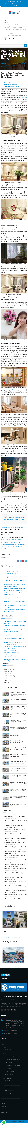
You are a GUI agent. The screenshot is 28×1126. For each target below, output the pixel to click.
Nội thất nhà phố (9, 682)
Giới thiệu (4, 1047)
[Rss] (16, 5)
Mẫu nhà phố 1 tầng (10, 674)
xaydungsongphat (7, 937)
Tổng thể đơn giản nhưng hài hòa (10, 84)
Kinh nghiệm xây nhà (6, 1094)
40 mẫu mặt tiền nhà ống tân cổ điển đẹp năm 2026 (18, 734)
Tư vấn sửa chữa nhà (10, 1072)
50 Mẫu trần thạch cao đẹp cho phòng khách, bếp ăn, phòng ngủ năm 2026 (14, 656)
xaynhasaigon (16, 937)
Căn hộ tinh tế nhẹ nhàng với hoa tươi (11, 82)
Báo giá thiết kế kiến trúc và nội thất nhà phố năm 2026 (18, 721)
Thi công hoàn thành (10, 1081)
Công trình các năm (9, 1090)
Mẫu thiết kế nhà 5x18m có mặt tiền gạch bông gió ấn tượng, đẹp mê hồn (15, 643)
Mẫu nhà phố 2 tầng (10, 676)
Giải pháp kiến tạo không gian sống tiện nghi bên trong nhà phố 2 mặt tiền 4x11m (15, 631)
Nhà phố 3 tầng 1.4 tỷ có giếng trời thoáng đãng (12, 527)
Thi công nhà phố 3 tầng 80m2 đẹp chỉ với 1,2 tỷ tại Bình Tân (17, 769)
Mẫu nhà (4, 1100)
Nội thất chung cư (9, 680)
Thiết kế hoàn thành (10, 1084)
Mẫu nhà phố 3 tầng (10, 678)
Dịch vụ (4, 1054)
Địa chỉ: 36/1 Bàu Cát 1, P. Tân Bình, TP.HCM (11, 539)
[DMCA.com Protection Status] (5, 975)
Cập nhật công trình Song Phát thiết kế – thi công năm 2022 (18, 762)
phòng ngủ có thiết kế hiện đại (17, 389)
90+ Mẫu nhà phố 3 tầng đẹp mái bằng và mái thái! (18, 755)
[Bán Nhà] (10, 5)
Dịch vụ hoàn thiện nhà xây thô (12, 1065)
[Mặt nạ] (14, 5)
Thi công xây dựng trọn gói (11, 1056)
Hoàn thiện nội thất (9, 1062)
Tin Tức (4, 1106)
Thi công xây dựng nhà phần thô (12, 1059)
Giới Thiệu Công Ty (9, 1050)
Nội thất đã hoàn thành (10, 1087)
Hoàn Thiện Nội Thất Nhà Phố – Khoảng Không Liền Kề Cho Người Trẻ (14, 519)
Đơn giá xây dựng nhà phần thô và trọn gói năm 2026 (18, 700)
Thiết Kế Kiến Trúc (9, 1068)
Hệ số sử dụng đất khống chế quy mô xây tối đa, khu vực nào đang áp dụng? (15, 585)
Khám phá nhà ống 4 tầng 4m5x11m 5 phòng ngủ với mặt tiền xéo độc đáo (15, 647)
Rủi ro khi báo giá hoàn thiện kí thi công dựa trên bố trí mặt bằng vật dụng (15, 573)
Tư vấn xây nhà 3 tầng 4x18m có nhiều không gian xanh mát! (18, 776)
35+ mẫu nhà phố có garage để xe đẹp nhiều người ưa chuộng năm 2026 (18, 804)
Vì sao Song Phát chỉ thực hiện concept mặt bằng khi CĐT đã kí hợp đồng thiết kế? (14, 589)
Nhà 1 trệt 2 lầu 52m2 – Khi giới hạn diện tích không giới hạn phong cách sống (14, 651)
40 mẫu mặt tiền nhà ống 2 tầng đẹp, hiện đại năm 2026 (18, 741)
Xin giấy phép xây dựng (10, 1075)
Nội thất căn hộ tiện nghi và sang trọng (11, 86)
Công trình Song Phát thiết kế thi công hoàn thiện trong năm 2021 (18, 790)
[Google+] (12, 5)
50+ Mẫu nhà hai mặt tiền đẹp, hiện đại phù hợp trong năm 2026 (18, 783)
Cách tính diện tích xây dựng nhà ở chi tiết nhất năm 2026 (18, 796)
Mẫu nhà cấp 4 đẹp (10, 669)
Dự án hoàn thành (6, 1078)
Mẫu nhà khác (8, 672)
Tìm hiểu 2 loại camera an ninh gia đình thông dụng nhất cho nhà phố (14, 610)
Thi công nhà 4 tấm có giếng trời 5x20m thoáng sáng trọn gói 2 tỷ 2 (18, 715)
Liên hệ (4, 1103)
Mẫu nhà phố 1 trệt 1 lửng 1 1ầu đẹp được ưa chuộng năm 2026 (18, 748)
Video (3, 1097)
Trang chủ (4, 1044)
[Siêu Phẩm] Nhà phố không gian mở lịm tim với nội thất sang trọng (18, 708)
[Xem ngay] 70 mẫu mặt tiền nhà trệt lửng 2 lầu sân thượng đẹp (18, 727)
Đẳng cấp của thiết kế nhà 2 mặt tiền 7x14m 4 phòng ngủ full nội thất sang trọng (18, 694)
